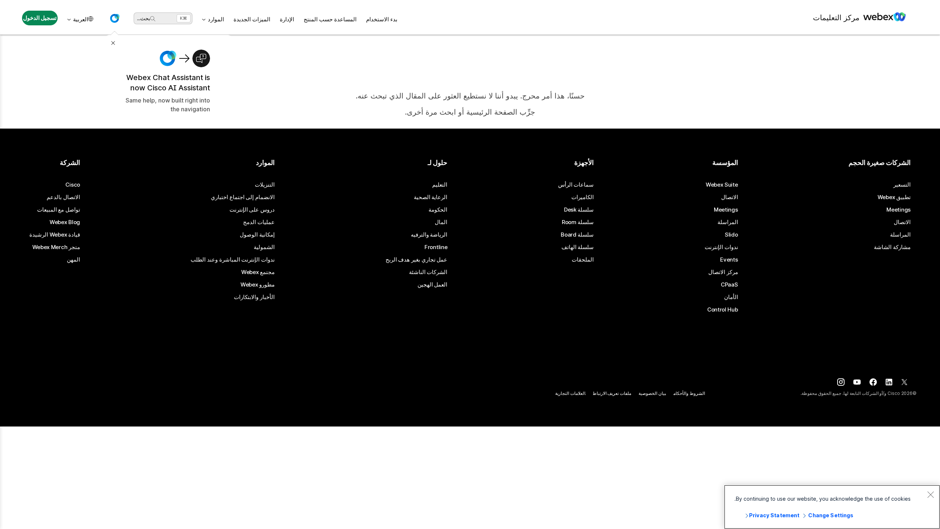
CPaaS (729, 284)
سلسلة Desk (579, 209)
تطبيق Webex (894, 197)
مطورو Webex (258, 284)
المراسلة (900, 234)
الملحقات (583, 259)
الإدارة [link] (287, 19)
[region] (832, 507)
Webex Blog (65, 222)
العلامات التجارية (570, 393)
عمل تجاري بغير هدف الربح (417, 259)
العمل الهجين (432, 284)
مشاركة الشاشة (892, 247)
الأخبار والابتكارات (254, 297)
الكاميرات (582, 197)
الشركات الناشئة (428, 272)
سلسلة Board (577, 234)
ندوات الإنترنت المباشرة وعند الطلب (233, 259)
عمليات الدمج (259, 222)
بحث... (143, 18)
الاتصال (902, 222)
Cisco (72, 184)
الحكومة (438, 209)
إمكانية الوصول (257, 234)
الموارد (216, 19)
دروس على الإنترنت (252, 209)
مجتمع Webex (258, 272)
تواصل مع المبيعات (58, 209)
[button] (114, 18)
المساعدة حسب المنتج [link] (330, 19)
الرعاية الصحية (431, 197)
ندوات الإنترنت (721, 247)
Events (729, 259)
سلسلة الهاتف (577, 247)
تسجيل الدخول (40, 18)
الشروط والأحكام (689, 393)
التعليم (439, 184)
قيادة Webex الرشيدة (54, 234)
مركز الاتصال (723, 272)
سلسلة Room (578, 222)
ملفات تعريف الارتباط (612, 393)
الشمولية (264, 247)
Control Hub (722, 309)
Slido (731, 234)
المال (441, 222)
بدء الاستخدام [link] (381, 19)
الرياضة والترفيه (429, 234)
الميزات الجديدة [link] (252, 19)
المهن (73, 259)
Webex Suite (722, 184)
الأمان (731, 297)
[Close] (930, 494)
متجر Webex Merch (56, 247)
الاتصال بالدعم (63, 197)
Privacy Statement (774, 515)
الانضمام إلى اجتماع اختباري (243, 197)
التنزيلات (265, 184)
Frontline (435, 247)
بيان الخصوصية (652, 393)
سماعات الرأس (576, 184)
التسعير (902, 184)
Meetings (898, 209)
